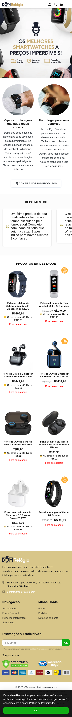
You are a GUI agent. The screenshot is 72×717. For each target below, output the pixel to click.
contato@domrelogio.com (21, 591)
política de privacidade (39, 649)
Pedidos (42, 613)
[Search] (55, 4)
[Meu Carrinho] (61, 4)
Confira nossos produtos (38, 183)
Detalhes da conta (48, 617)
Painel (41, 608)
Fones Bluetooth (11, 613)
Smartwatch (9, 608)
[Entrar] (49, 4)
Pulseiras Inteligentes (14, 617)
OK (36, 710)
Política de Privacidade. (42, 703)
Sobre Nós (8, 622)
